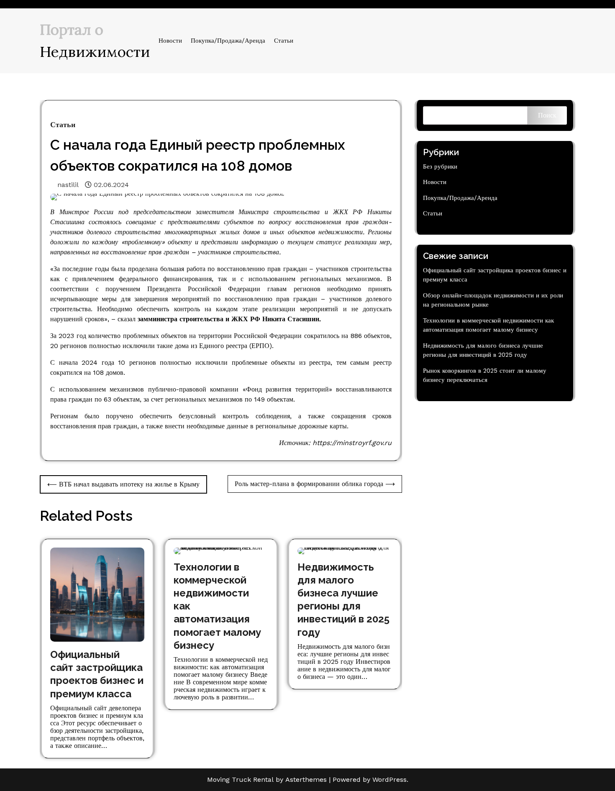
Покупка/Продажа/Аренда (228, 40)
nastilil (68, 185)
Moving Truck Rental (240, 779)
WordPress (389, 779)
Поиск (547, 115)
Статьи (283, 40)
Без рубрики (440, 166)
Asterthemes (306, 779)
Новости (170, 40)
